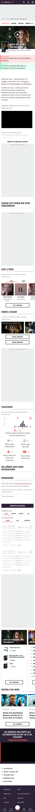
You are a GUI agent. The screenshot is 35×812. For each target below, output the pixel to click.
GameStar (20, 798)
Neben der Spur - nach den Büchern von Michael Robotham (17, 657)
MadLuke (13, 660)
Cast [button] (11, 281)
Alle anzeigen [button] (17, 305)
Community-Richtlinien (23, 483)
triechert (14, 650)
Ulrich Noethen (14, 84)
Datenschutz (7, 794)
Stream (13, 23)
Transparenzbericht (23, 794)
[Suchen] (24, 2)
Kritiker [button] (21, 513)
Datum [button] (7, 520)
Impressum (7, 789)
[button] (5, 810)
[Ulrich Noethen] (7, 289)
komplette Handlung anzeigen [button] (17, 142)
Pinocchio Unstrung (17, 740)
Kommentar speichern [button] (17, 506)
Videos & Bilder (9, 311)
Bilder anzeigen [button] (17, 342)
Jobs (5, 798)
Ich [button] (28, 513)
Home (3, 19)
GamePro (6, 802)
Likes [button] (17, 520)
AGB (19, 789)
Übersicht (5, 23)
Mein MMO (21, 802)
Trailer (21, 23)
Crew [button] (23, 281)
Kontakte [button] (13, 513)
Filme (7, 19)
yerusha (13, 666)
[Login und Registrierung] (28, 2)
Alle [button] (6, 513)
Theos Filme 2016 (15, 647)
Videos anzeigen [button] (17, 337)
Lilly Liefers (27, 84)
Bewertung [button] (27, 520)
